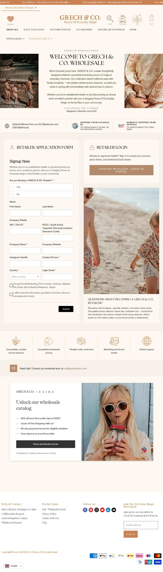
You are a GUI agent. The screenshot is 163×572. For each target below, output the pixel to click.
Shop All (12, 29)
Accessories (84, 29)
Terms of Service (50, 518)
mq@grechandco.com (75, 368)
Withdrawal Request (12, 522)
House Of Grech (39, 38)
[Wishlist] (10, 13)
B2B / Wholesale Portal (53, 509)
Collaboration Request (13, 513)
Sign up (130, 534)
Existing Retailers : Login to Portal (121, 170)
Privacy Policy (49, 513)
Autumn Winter (60, 29)
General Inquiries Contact (14, 518)
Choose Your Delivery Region (19, 7)
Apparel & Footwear (111, 29)
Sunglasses (14, 38)
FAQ (44, 522)
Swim (133, 29)
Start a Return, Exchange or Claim (19, 509)
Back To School (34, 29)
